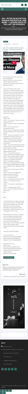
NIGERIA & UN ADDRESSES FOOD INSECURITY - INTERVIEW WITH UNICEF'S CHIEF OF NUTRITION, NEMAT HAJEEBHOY (14, 269)
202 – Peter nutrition (8, 257)
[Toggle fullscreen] (4, 391)
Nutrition (5, 41)
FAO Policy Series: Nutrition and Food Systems (14, 276)
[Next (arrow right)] (4, 393)
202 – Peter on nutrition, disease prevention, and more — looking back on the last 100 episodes (13, 49)
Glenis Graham (7, 44)
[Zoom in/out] (1, 391)
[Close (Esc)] (10, 391)
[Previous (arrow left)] (1, 393)
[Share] (7, 391)
